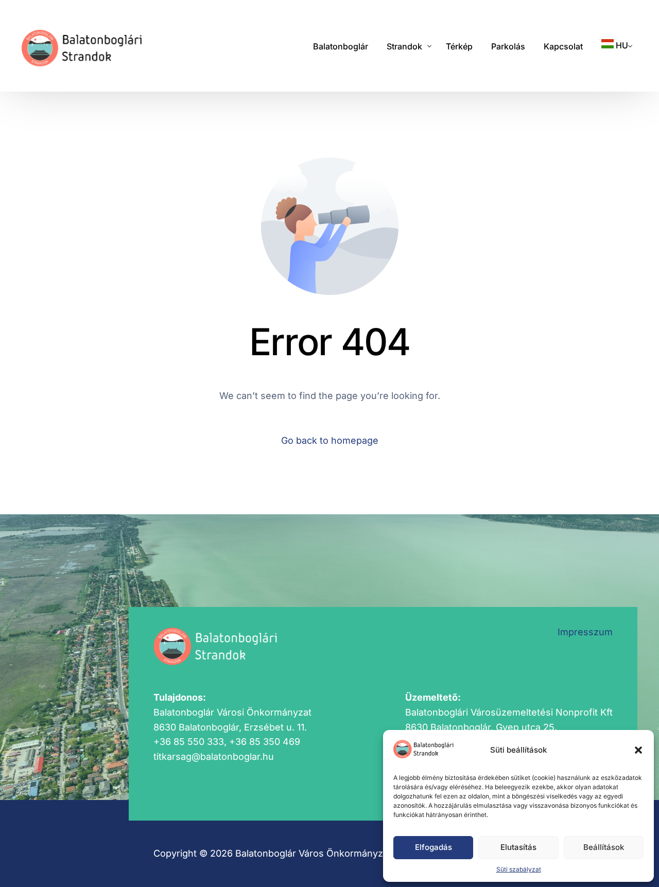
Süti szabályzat (518, 869)
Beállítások (603, 847)
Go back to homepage (329, 440)
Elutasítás (518, 847)
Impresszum (585, 632)
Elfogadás (433, 847)
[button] (638, 750)
